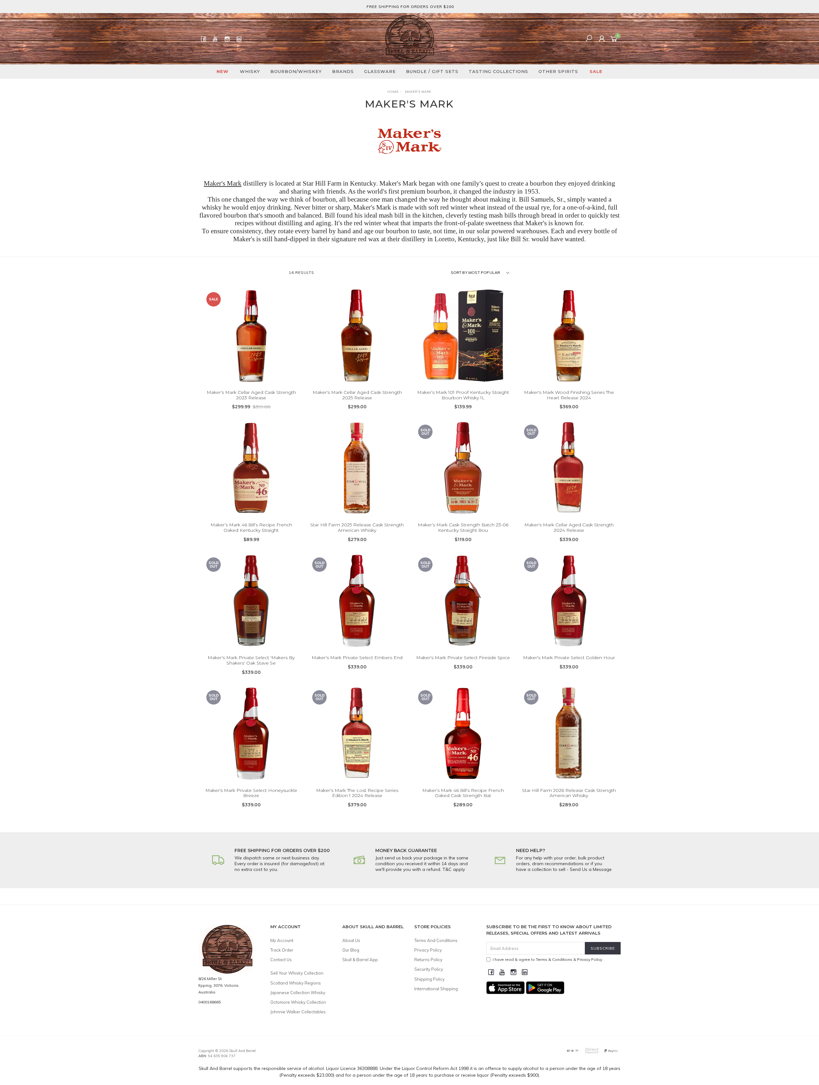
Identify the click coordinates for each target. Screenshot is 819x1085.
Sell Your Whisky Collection (296, 973)
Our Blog (350, 950)
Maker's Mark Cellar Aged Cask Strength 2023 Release (251, 395)
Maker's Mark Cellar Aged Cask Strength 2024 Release (569, 527)
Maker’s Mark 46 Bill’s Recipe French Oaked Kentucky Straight (251, 527)
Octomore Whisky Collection (298, 1002)
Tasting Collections (498, 71)
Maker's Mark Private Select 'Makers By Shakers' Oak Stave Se (251, 660)
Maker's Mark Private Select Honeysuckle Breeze (251, 793)
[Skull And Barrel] (409, 38)
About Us (351, 940)
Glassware (380, 71)
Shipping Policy (429, 979)
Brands (343, 71)
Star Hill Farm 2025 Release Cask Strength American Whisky (357, 527)
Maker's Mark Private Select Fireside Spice (463, 657)
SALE (596, 71)
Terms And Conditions (435, 940)
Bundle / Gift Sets (432, 71)
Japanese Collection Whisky (297, 992)
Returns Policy (428, 959)
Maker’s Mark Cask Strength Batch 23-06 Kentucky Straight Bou (463, 527)
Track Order (281, 950)
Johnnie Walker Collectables (298, 1011)
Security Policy (428, 969)
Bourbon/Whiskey (296, 71)
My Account (281, 940)
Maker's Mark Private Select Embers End (357, 657)
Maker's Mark (223, 183)
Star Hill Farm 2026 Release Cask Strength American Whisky (569, 793)
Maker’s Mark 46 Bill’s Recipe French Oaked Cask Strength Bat (463, 793)
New (222, 71)
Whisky (250, 71)
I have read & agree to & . (548, 959)
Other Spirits (558, 71)
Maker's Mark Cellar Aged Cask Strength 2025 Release (357, 395)
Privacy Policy (428, 950)
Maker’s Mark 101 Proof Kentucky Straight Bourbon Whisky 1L (463, 395)
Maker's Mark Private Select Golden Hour (569, 657)
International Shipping (436, 988)
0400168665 (209, 1002)
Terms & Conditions (554, 959)
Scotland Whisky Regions (295, 982)
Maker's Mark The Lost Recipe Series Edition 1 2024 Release (357, 793)
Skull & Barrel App (360, 959)
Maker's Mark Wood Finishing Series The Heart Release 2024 (569, 395)
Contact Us (281, 959)
